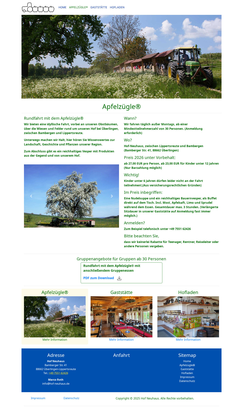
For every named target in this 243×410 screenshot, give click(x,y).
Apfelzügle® (187, 365)
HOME (63, 7)
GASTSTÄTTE (98, 7)
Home (187, 361)
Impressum (187, 377)
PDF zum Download (100, 278)
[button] (31, 196)
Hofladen (187, 373)
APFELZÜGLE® (78, 7)
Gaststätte (187, 369)
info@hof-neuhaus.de (55, 383)
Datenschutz (187, 381)
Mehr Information (54, 340)
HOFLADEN (117, 7)
